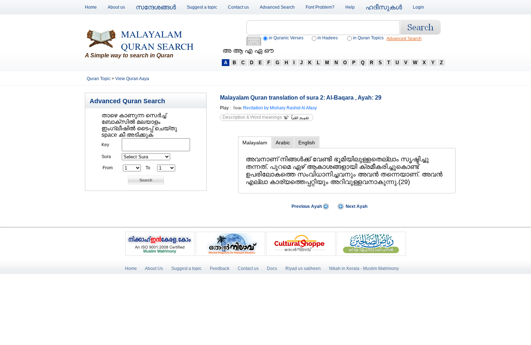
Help (350, 7)
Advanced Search (277, 7)
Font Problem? (320, 7)
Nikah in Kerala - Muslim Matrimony (364, 268)
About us (116, 7)
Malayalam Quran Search (157, 40)
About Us (154, 268)
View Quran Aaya (132, 78)
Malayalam (254, 142)
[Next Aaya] (341, 207)
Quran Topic (99, 78)
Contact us (238, 7)
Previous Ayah (307, 206)
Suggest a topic (202, 7)
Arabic (283, 142)
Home (91, 7)
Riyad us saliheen (303, 268)
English (306, 142)
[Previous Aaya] (326, 207)
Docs (272, 268)
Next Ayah (356, 206)
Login (418, 7)
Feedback (220, 268)
